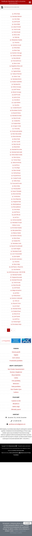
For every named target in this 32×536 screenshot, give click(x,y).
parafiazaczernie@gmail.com (17, 424)
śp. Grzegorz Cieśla (16, 126)
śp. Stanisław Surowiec (16, 115)
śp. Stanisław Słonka (16, 308)
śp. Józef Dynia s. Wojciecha (16, 267)
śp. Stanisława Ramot (16, 79)
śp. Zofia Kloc (16, 42)
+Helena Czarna (16, 225)
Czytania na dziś (16, 401)
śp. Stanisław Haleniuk (16, 16)
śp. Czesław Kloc (16, 121)
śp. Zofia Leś (16, 301)
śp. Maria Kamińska (16, 194)
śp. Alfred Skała (16, 14)
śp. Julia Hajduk (16, 256)
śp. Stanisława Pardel (16, 251)
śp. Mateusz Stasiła (16, 233)
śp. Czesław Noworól (16, 107)
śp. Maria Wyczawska (16, 134)
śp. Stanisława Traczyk (16, 222)
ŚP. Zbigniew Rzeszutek (16, 277)
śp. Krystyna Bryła (16, 123)
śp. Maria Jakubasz (16, 207)
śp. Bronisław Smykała (16, 228)
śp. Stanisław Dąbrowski (16, 152)
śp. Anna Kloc (16, 105)
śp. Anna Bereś (16, 100)
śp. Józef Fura (16, 319)
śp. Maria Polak (16, 139)
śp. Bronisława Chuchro (16, 110)
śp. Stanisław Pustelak (16, 274)
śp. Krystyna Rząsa (16, 311)
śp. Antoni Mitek (16, 24)
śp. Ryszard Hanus (16, 113)
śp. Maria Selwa (16, 186)
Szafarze (16, 392)
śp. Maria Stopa (16, 238)
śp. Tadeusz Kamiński (16, 55)
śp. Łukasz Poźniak (16, 27)
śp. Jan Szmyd (16, 306)
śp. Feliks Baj (16, 37)
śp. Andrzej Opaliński (16, 220)
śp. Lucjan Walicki (16, 102)
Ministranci (16, 383)
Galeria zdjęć (16, 406)
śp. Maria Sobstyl (16, 170)
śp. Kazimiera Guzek (16, 45)
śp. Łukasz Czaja (16, 76)
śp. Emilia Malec (16, 47)
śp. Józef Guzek (16, 21)
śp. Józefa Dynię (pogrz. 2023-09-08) (16, 272)
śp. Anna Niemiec (16, 269)
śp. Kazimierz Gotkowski (16, 298)
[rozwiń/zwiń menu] (29, 2)
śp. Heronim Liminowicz (16, 259)
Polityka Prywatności (20, 531)
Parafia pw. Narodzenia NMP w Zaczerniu (13, 2)
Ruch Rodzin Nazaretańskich (16, 369)
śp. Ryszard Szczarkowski (16, 246)
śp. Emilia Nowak (16, 32)
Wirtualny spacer (16, 409)
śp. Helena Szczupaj (16, 87)
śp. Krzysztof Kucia (16, 175)
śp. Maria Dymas (16, 157)
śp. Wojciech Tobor (16, 303)
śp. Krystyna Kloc (16, 241)
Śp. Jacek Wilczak (16, 214)
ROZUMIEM (27, 523)
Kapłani (16, 355)
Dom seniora (16, 358)
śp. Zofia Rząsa (16, 68)
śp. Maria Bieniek (16, 58)
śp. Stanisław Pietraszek (16, 280)
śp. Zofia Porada (16, 29)
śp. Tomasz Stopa (16, 160)
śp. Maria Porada (16, 118)
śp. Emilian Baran (16, 295)
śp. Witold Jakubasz (16, 204)
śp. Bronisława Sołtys (16, 324)
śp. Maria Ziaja (16, 50)
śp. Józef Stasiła (16, 288)
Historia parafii (16, 352)
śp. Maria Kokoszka (16, 136)
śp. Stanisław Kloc (16, 84)
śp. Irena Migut (16, 168)
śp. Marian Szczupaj (16, 92)
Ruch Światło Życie (16, 389)
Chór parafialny (16, 381)
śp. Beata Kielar (16, 147)
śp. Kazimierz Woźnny (16, 235)
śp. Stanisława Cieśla (16, 243)
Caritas (16, 378)
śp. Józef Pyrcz (16, 165)
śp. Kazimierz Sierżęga (16, 53)
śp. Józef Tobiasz (16, 89)
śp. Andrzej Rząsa (16, 173)
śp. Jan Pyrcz (16, 217)
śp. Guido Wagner (16, 248)
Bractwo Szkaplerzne (16, 372)
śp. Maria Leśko (16, 34)
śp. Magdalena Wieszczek (16, 66)
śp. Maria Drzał (16, 314)
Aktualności (16, 403)
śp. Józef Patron (16, 212)
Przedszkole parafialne (16, 360)
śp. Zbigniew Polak (16, 201)
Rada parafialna (16, 386)
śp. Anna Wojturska (16, 199)
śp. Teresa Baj (16, 128)
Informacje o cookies (16, 533)
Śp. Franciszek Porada (16, 183)
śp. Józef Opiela (16, 316)
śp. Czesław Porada (16, 178)
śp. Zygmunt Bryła (16, 71)
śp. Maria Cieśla (16, 63)
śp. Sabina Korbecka (16, 162)
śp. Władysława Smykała (16, 40)
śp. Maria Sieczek (16, 144)
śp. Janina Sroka (16, 97)
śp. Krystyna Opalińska (16, 81)
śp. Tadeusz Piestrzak (16, 74)
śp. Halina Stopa (16, 181)
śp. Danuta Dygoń (16, 321)
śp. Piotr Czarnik (16, 141)
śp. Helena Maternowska (16, 154)
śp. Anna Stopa (16, 209)
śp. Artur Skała (16, 19)
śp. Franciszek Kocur (16, 61)
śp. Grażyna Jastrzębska (16, 131)
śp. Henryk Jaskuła (16, 188)
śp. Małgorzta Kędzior (16, 290)
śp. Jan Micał (16, 293)
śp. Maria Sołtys (16, 264)
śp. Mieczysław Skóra (16, 230)
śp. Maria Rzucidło (16, 285)
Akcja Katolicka (16, 375)
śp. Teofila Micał (16, 196)
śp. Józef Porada (16, 94)
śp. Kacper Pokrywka (16, 191)
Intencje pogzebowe (11, 7)
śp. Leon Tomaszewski (16, 254)
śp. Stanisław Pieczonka (16, 149)
